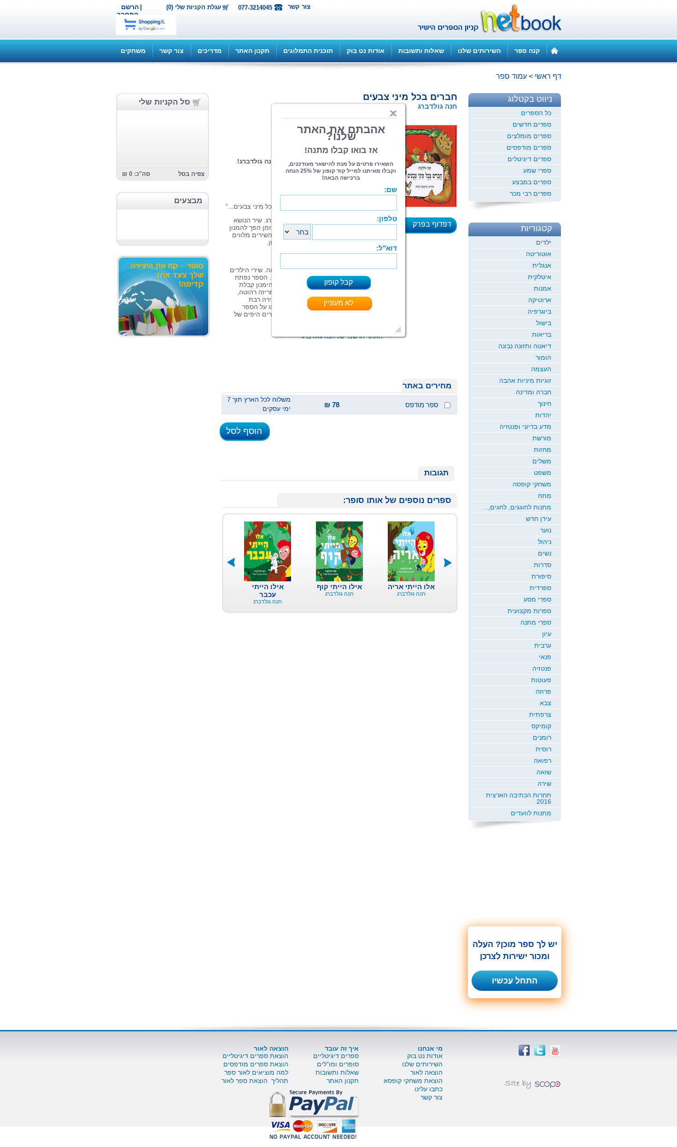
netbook (484, 19)
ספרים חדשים (532, 124)
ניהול (544, 541)
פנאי (545, 657)
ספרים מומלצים (529, 136)
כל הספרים (536, 113)
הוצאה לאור (426, 1072)
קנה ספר (527, 50)
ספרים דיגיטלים (529, 159)
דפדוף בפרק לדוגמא (435, 227)
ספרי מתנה (535, 622)
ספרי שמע (537, 170)
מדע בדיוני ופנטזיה (525, 426)
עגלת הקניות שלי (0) (193, 7)
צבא (545, 703)
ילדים (543, 242)
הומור (543, 357)
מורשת (541, 438)
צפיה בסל (191, 173)
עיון (546, 634)
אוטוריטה (538, 253)
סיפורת (541, 576)
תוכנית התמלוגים (308, 50)
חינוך (544, 403)
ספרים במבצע (531, 182)
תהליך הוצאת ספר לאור (255, 1080)
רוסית (543, 749)
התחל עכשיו (514, 980)
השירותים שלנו (479, 50)
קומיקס (541, 726)
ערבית (542, 645)
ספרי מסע (537, 599)
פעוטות (541, 680)
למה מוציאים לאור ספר (256, 1072)
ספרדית (540, 587)
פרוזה (543, 691)
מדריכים (210, 50)
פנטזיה (541, 668)
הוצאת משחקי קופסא (413, 1080)
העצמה (541, 369)
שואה (544, 772)
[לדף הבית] (554, 50)
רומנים (542, 737)
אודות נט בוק (366, 50)
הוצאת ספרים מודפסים (255, 1064)
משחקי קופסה (532, 484)
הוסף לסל (244, 431)
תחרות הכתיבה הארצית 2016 (518, 798)
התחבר (127, 14)
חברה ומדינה (533, 392)
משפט (542, 472)
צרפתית (540, 714)
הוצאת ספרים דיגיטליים (255, 1055)
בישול (543, 323)
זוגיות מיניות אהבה (525, 380)
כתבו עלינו (428, 1089)
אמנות (542, 288)
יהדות (543, 415)
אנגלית (541, 265)
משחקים (133, 50)
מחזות (542, 449)
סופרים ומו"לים (338, 1064)
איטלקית (539, 277)
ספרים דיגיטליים (336, 1055)
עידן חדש (538, 518)
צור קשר (299, 6)
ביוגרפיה (539, 311)
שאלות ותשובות (421, 50)
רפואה (542, 760)
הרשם (130, 7)
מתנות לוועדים (531, 813)
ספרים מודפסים (529, 147)
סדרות (542, 564)
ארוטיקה (539, 300)
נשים (544, 553)
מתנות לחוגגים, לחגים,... (517, 507)
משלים (541, 461)
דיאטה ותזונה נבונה (524, 346)
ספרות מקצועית (529, 610)
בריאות (541, 334)
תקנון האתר (252, 50)
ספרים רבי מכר (530, 193)
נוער (545, 530)
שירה (544, 783)
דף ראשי (548, 76)
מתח (544, 495)
